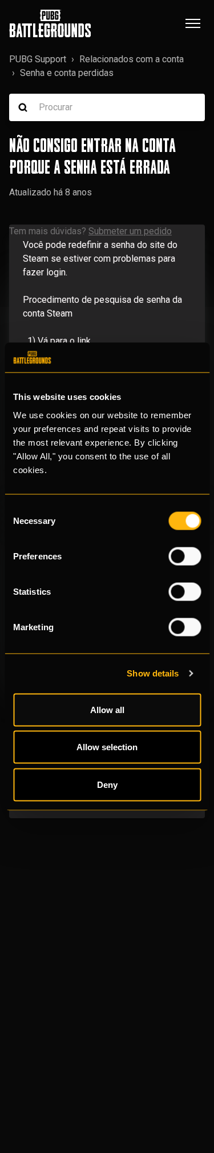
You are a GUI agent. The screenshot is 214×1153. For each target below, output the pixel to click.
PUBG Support (37, 59)
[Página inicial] (50, 23)
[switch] (184, 556)
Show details (153, 673)
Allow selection (107, 747)
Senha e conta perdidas (67, 72)
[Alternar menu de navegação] (193, 23)
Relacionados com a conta (131, 59)
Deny (107, 784)
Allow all (107, 709)
